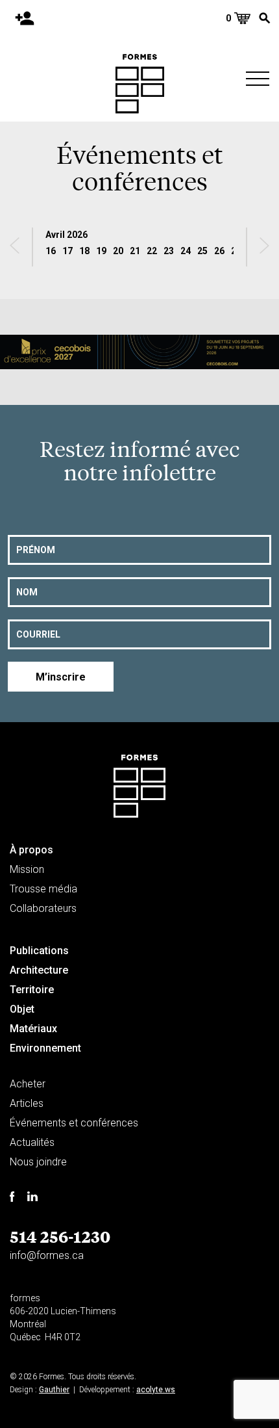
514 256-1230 (60, 1236)
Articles (26, 1103)
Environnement (45, 1048)
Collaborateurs (43, 908)
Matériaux (33, 1028)
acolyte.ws (155, 1389)
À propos (31, 850)
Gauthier (54, 1389)
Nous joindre (38, 1162)
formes (25, 1298)
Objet (22, 1009)
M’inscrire (61, 677)
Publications (39, 950)
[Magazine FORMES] (139, 84)
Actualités (32, 1142)
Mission (27, 869)
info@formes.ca (47, 1255)
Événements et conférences (74, 1123)
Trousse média (43, 889)
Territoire (32, 989)
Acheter (27, 1084)
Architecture (39, 970)
